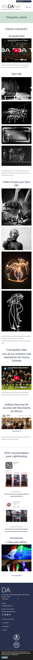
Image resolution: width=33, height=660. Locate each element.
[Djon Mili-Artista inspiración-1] (16, 156)
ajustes (13, 653)
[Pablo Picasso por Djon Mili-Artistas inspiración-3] (16, 270)
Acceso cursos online (8, 619)
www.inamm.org (16, 431)
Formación (6, 622)
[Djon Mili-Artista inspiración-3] (16, 112)
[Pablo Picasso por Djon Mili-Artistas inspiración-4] (16, 311)
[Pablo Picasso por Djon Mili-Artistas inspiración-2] (16, 238)
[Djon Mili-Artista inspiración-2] (16, 135)
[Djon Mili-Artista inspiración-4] (16, 88)
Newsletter (6, 626)
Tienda (5, 630)
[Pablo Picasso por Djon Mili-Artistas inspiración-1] (16, 207)
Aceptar (4, 657)
